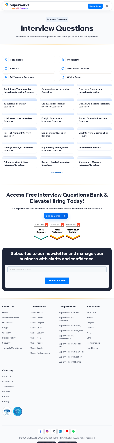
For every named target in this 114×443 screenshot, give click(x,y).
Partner (6, 396)
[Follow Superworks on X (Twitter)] (53, 431)
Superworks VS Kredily (70, 325)
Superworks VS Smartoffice (66, 337)
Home (5, 312)
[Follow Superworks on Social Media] (73, 431)
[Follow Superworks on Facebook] (40, 431)
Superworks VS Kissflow (70, 356)
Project (90, 322)
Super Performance (40, 353)
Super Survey (36, 332)
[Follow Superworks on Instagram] (47, 431)
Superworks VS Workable (66, 319)
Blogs (5, 327)
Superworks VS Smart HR (71, 351)
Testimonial (8, 386)
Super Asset (36, 342)
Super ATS (35, 337)
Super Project (37, 322)
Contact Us (7, 381)
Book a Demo (95, 6)
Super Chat (36, 327)
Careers (6, 391)
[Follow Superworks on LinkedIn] (60, 431)
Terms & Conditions (12, 348)
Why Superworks (10, 317)
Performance (93, 342)
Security (6, 342)
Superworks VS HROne (70, 361)
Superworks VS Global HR (70, 345)
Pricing (5, 401)
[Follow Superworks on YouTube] (66, 431)
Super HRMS (36, 312)
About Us (6, 376)
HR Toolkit (7, 322)
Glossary (6, 332)
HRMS (90, 317)
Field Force (92, 348)
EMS (89, 337)
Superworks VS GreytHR (71, 330)
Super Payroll (36, 317)
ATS (89, 332)
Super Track (36, 348)
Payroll (90, 327)
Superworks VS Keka (69, 312)
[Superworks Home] (17, 8)
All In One (91, 312)
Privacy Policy (8, 337)
